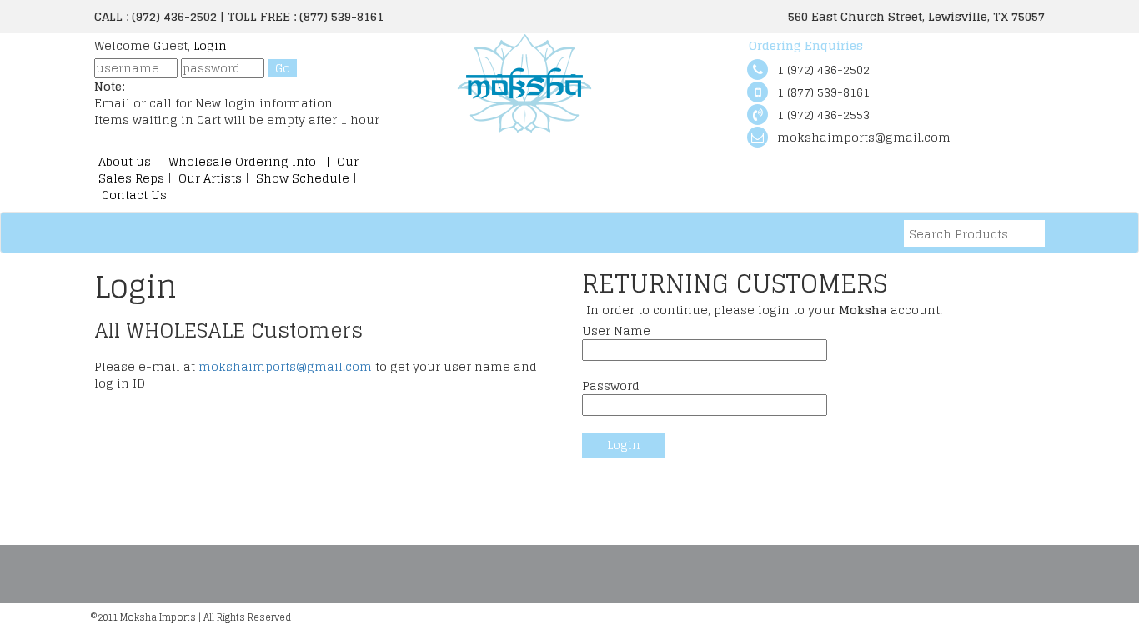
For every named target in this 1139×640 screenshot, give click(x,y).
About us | (133, 161)
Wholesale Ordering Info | (251, 161)
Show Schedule (301, 178)
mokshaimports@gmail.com (285, 366)
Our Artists (210, 178)
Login (210, 45)
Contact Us (132, 194)
